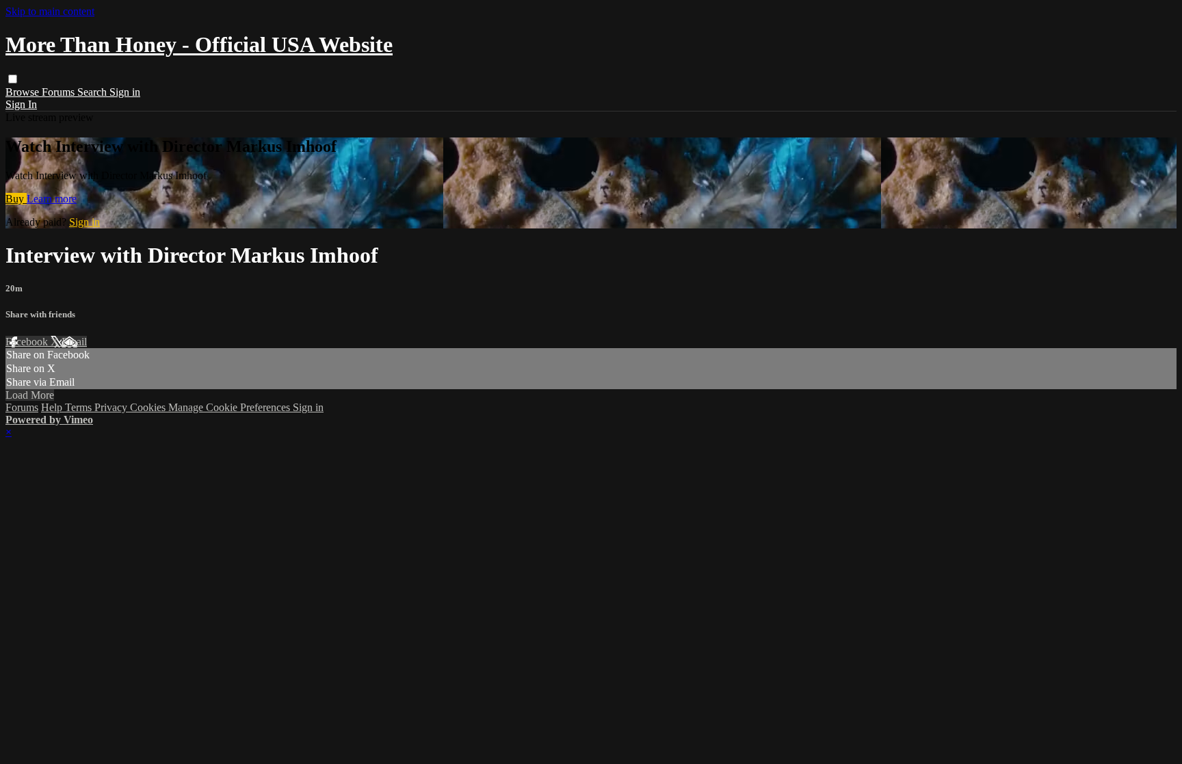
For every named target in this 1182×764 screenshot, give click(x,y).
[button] (12, 79)
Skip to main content (49, 11)
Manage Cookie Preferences (230, 407)
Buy (16, 199)
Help (53, 407)
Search (93, 92)
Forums (59, 92)
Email (74, 341)
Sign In (21, 104)
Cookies (149, 407)
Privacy (112, 407)
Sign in (124, 92)
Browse (23, 92)
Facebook (28, 341)
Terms (79, 407)
